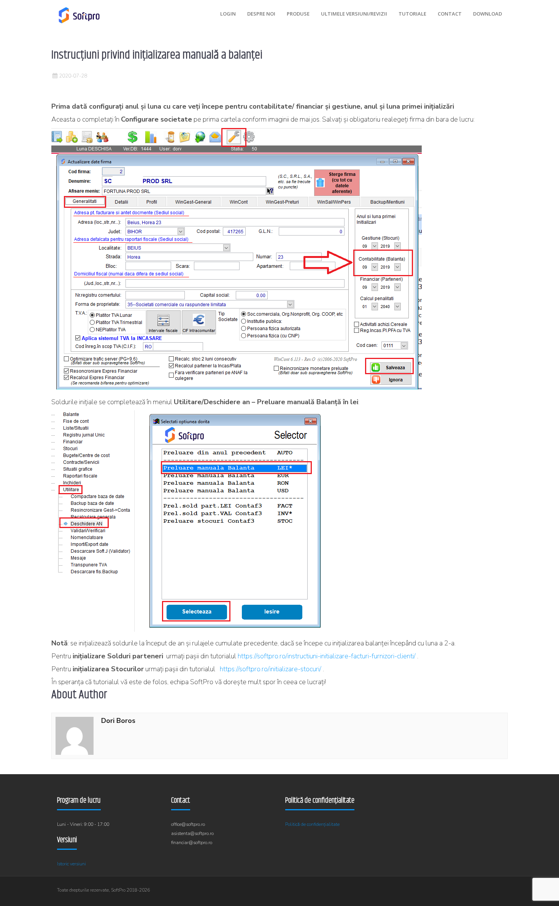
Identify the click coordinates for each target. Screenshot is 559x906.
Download (487, 13)
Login (228, 13)
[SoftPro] (79, 15)
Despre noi (261, 13)
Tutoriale (412, 13)
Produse (298, 13)
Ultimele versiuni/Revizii (354, 13)
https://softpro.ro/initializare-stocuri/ (270, 669)
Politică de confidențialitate (312, 824)
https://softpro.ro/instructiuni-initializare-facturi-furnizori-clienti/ (327, 656)
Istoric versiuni (71, 864)
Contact (450, 13)
